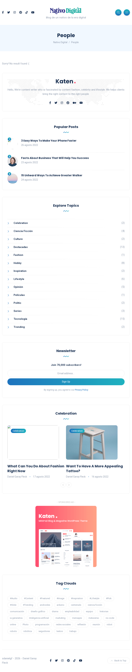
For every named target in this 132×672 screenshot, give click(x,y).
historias (104, 611)
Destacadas (21, 247)
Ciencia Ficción (23, 231)
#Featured (45, 598)
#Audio (13, 598)
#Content (28, 598)
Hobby (17, 263)
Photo (26, 624)
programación (42, 624)
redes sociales (63, 624)
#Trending (28, 605)
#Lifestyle (94, 598)
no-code (110, 618)
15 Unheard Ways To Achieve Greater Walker (51, 175)
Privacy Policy (81, 389)
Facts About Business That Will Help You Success (55, 158)
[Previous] (63, 484)
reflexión (81, 624)
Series (17, 311)
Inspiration (20, 271)
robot (109, 624)
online (13, 624)
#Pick (109, 598)
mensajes (77, 618)
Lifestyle (19, 279)
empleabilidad (72, 611)
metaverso (94, 618)
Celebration (21, 223)
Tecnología (20, 318)
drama (55, 611)
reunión (96, 624)
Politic (17, 302)
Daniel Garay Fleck (17, 476)
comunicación (17, 611)
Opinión (18, 286)
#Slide (13, 605)
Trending (19, 327)
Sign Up (66, 381)
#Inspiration (77, 598)
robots (13, 631)
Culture (18, 239)
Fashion (18, 255)
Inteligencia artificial (39, 618)
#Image (60, 598)
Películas (19, 295)
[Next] (69, 484)
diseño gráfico (38, 611)
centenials (76, 605)
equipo (89, 611)
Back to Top (120, 660)
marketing (60, 618)
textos (60, 631)
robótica (27, 631)
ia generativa (16, 618)
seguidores (44, 631)
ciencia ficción (95, 605)
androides (45, 605)
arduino (60, 605)
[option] (36, 452)
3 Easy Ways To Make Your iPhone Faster (48, 140)
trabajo (72, 631)
